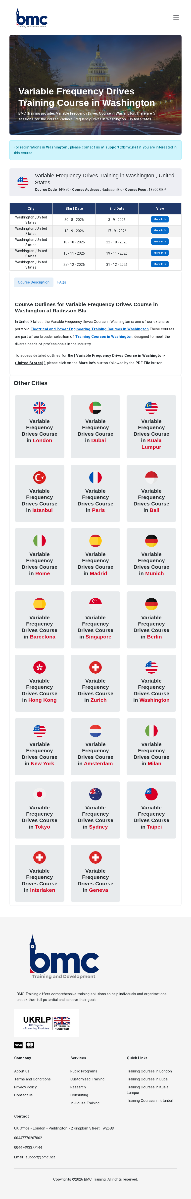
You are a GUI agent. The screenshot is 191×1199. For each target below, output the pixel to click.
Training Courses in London (149, 1071)
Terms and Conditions (32, 1079)
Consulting (79, 1095)
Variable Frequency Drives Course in (39, 430)
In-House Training (84, 1103)
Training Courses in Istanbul (150, 1100)
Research (78, 1087)
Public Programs (83, 1071)
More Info (160, 219)
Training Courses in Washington (104, 336)
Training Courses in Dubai (147, 1079)
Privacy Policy (25, 1087)
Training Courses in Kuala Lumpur (147, 1090)
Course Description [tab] (33, 282)
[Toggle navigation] (176, 17)
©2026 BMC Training (89, 1179)
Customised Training (87, 1079)
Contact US (23, 1095)
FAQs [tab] (61, 282)
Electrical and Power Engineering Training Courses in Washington (90, 329)
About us (21, 1071)
